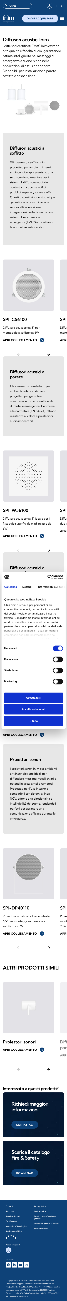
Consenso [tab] (10, 586)
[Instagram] (26, 1265)
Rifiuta (33, 720)
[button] (24, 1125)
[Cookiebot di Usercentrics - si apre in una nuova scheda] (48, 577)
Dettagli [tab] (27, 586)
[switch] (58, 659)
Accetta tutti (33, 697)
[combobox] (17, 6)
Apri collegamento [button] (23, 340)
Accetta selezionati (33, 709)
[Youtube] (20, 1265)
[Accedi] (49, 6)
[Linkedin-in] (14, 1265)
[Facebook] (8, 1265)
